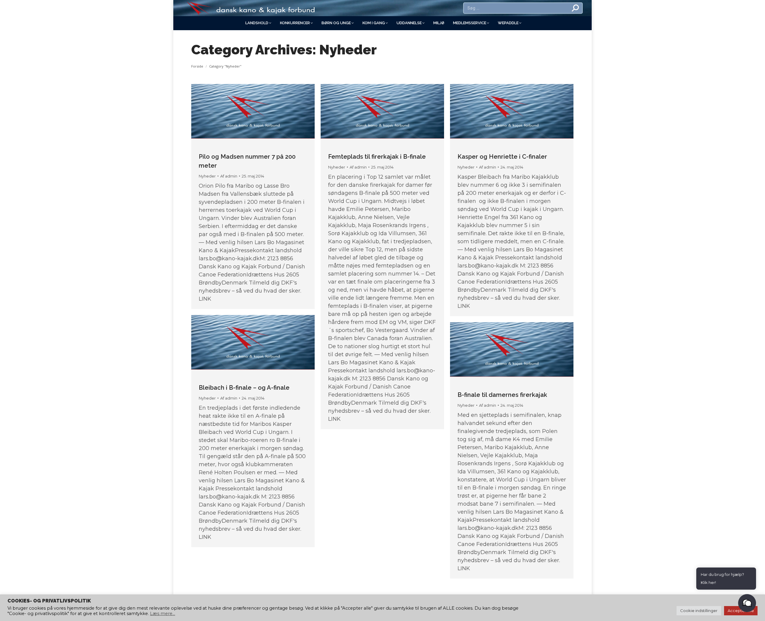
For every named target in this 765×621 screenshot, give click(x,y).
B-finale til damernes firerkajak (502, 394)
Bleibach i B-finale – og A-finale (244, 387)
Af (228, 176)
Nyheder (207, 176)
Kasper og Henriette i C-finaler (502, 156)
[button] (747, 603)
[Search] (575, 8)
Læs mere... (162, 613)
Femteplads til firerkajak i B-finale (377, 156)
